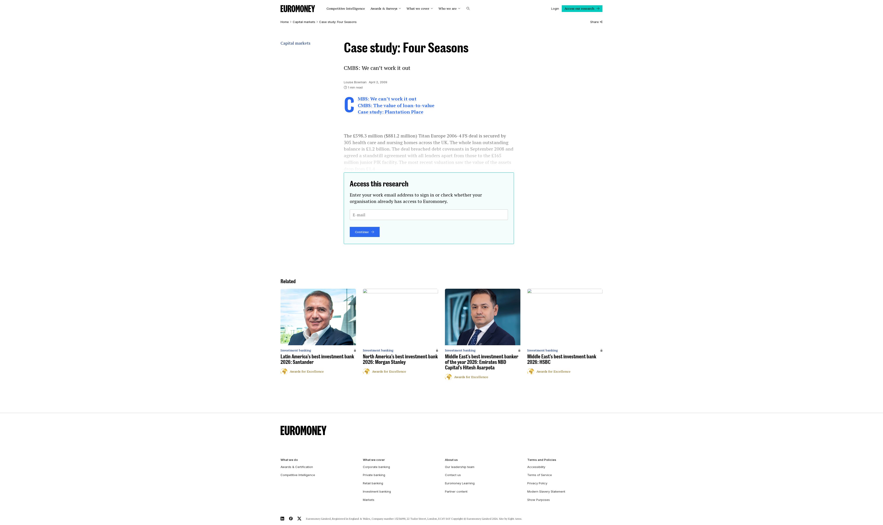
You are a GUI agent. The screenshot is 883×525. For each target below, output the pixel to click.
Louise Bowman (355, 82)
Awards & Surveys (383, 8)
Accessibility (536, 467)
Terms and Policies (541, 460)
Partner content (456, 491)
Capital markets (304, 22)
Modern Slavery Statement (546, 491)
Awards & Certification (297, 467)
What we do (289, 460)
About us (451, 460)
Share (594, 22)
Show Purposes (538, 500)
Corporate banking (376, 467)
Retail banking (373, 483)
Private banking (374, 475)
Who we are (448, 8)
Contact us (453, 475)
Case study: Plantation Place (390, 112)
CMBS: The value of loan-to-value (396, 105)
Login (555, 8)
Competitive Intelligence (346, 8)
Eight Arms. (515, 518)
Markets (368, 500)
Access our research (579, 8)
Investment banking (377, 491)
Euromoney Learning (460, 483)
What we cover (418, 8)
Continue (362, 232)
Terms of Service (539, 475)
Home (285, 22)
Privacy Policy (537, 483)
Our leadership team (459, 467)
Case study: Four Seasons (338, 22)
